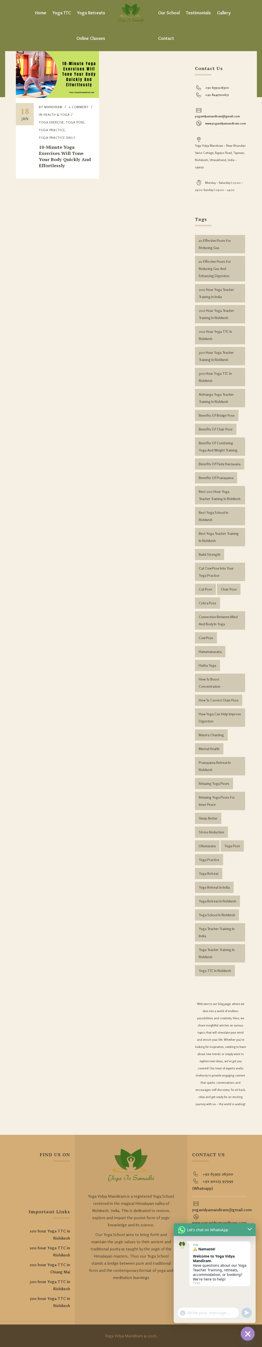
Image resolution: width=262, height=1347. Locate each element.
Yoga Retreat (209, 873)
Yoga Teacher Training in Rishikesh (217, 953)
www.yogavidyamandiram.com (225, 123)
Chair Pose (229, 589)
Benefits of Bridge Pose (217, 415)
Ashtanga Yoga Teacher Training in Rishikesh (216, 398)
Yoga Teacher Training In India (217, 932)
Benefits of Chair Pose (216, 429)
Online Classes (91, 38)
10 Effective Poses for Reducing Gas (215, 244)
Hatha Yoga (207, 665)
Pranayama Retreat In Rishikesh (215, 766)
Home (40, 13)
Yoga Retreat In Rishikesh (217, 901)
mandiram (53, 107)
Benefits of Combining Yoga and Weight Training (218, 446)
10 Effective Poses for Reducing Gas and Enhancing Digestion (215, 268)
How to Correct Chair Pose (218, 700)
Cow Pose (206, 638)
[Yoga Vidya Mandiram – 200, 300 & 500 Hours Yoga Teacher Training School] (131, 13)
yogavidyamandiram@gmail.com (217, 116)
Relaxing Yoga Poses (214, 783)
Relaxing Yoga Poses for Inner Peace (217, 801)
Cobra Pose (207, 603)
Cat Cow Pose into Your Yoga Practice (216, 572)
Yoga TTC (61, 13)
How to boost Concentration (209, 682)
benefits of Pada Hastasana (220, 464)
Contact (166, 38)
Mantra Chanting (211, 735)
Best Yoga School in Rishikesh (213, 516)
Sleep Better (208, 818)
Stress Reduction (211, 832)
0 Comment (79, 107)
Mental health (209, 748)
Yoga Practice (209, 859)
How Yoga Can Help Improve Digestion (220, 717)
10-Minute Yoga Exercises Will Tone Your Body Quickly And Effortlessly (65, 156)
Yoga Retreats (91, 13)
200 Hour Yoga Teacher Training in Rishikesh (216, 314)
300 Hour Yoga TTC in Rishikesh (215, 377)
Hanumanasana (210, 651)
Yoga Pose (232, 846)
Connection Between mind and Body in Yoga (218, 620)
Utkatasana (207, 846)
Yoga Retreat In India (214, 887)
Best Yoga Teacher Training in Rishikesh (219, 537)
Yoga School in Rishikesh (217, 915)
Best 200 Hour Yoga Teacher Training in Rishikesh (220, 495)
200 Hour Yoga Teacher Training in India (216, 293)
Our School (169, 13)
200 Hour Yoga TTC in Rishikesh (215, 335)
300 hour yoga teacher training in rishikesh (216, 356)
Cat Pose (205, 589)
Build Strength (209, 554)
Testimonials (198, 13)
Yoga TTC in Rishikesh (215, 970)
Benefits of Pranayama (216, 478)
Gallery (224, 13)
